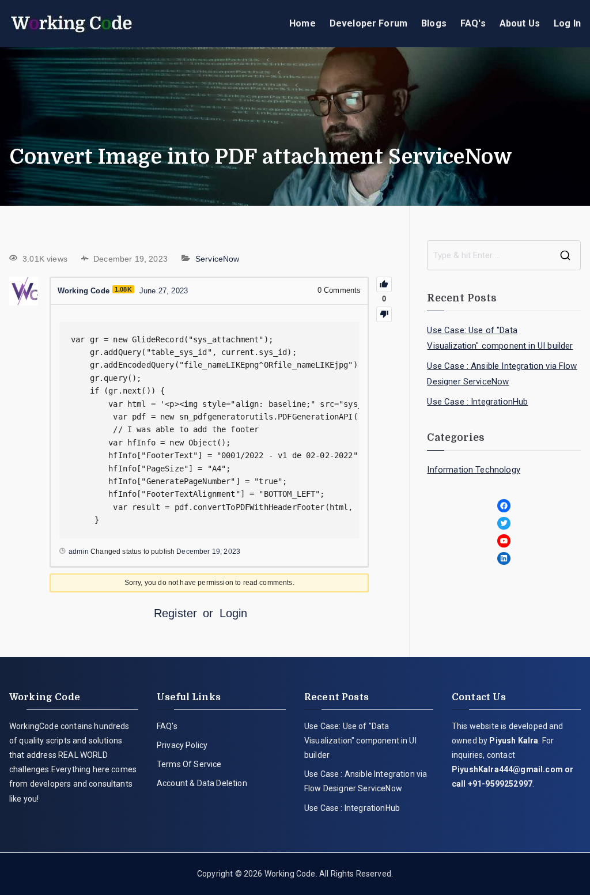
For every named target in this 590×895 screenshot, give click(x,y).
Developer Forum (368, 23)
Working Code (290, 873)
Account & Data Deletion (202, 783)
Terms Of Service (189, 764)
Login (234, 613)
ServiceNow (217, 258)
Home (302, 23)
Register (175, 613)
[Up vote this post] (384, 284)
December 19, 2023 (208, 551)
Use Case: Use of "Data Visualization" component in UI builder (500, 338)
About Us (520, 23)
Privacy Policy (182, 745)
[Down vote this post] (384, 314)
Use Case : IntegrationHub (477, 401)
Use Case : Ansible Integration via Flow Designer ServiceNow (502, 374)
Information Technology (473, 470)
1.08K (123, 289)
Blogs (434, 23)
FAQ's (473, 23)
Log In (567, 23)
